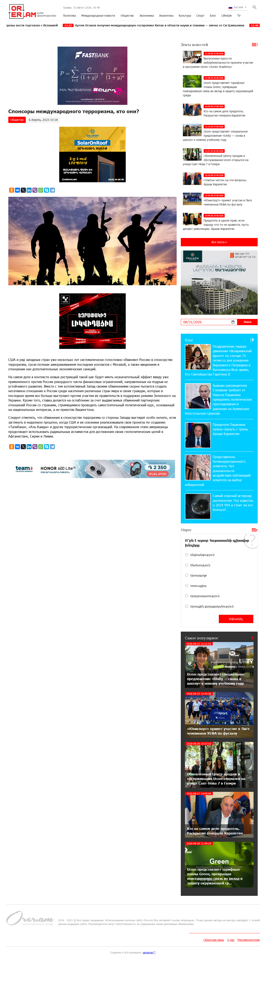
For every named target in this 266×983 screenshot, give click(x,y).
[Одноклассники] (11, 190)
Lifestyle (227, 15)
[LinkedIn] (29, 190)
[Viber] (34, 190)
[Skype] (46, 190)
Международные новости (98, 15)
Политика (69, 15)
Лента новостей (194, 44)
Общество (127, 15)
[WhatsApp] (40, 190)
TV (238, 15)
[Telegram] (52, 190)
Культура (185, 15)
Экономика (146, 15)
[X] (23, 190)
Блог (213, 15)
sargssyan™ (149, 952)
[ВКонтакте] (17, 190)
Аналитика (166, 15)
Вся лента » (219, 242)
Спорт (200, 15)
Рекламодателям (249, 940)
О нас (230, 940)
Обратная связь (213, 940)
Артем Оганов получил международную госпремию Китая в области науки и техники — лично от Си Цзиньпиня (113, 25)
